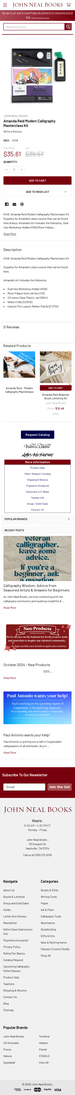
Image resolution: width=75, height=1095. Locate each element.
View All (43, 1062)
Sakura (7, 1056)
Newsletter (10, 922)
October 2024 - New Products (26, 664)
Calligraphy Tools (51, 916)
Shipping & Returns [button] (37, 479)
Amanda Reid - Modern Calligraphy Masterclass (19, 389)
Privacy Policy (11, 946)
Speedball (9, 1062)
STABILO (44, 1056)
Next (70, 386)
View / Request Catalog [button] (38, 473)
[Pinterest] (22, 204)
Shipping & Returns (15, 990)
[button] (37, 446)
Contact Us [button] (37, 509)
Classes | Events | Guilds (55, 949)
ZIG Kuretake (11, 1043)
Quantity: (10, 161)
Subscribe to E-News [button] (37, 491)
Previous (4, 386)
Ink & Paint (47, 909)
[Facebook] (6, 204)
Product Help (11, 977)
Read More (9, 234)
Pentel (43, 1049)
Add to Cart (55, 387)
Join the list (59, 786)
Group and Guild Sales (16, 903)
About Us (9, 890)
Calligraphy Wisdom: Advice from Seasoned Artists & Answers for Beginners (36, 587)
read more (9, 607)
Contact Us (10, 997)
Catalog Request (13, 960)
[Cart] (69, 5)
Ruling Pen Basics (14, 953)
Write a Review (12, 131)
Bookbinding (48, 929)
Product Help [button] (37, 467)
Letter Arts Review (14, 916)
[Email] (14, 204)
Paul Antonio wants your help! (26, 735)
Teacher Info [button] (37, 497)
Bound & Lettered (14, 896)
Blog (6, 1003)
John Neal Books (13, 1036)
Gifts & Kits (48, 936)
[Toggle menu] (5, 5)
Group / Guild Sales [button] (37, 503)
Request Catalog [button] (37, 435)
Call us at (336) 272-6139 (37, 855)
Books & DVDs (49, 890)
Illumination (48, 922)
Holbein (43, 1043)
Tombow (44, 1036)
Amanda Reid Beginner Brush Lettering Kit (55, 396)
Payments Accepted (15, 940)
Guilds (7, 909)
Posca (7, 1049)
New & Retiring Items (54, 942)
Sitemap (8, 1010)
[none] (37, 76)
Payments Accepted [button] (37, 485)
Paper (44, 903)
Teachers (8, 984)
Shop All (46, 955)
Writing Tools (49, 896)
